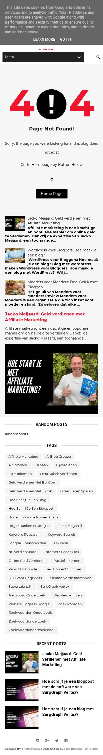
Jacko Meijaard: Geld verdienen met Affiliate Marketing (59, 221)
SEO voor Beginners (25, 578)
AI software (17, 465)
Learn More (44, 39)
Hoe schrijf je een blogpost (31, 508)
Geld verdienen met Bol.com (32, 482)
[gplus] (47, 741)
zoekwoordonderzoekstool (31, 630)
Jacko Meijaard (69, 526)
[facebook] (66, 741)
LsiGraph (61, 543)
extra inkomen (20, 474)
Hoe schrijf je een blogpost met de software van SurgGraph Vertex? (68, 687)
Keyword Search (61, 534)
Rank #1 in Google (22, 569)
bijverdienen (66, 465)
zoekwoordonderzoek (27, 621)
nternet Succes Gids (62, 552)
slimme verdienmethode (71, 578)
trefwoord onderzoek (26, 595)
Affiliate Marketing (23, 456)
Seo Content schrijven (64, 569)
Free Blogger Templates (81, 748)
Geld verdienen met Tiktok (30, 491)
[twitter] (56, 741)
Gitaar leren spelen (76, 491)
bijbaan (42, 465)
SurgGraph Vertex (55, 586)
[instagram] (37, 741)
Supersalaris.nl (20, 586)
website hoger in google (29, 604)
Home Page (51, 193)
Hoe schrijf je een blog (27, 500)
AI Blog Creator (59, 456)
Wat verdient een (68, 595)
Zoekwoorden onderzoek (30, 612)
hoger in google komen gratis (33, 517)
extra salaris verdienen (58, 474)
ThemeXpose (31, 748)
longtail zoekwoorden (27, 543)
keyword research (24, 534)
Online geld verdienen (27, 561)
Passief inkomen (67, 561)
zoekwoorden (70, 604)
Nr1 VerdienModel (22, 552)
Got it (66, 39)
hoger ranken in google (28, 526)
